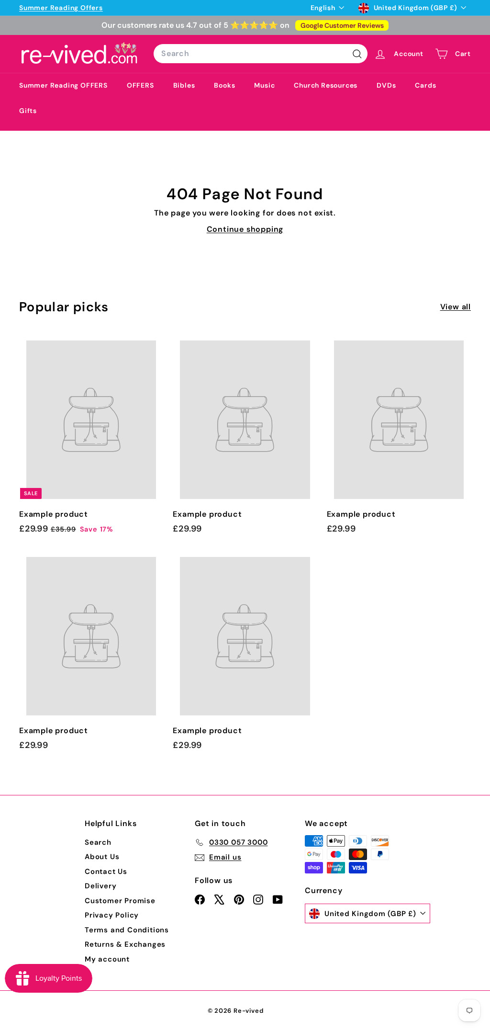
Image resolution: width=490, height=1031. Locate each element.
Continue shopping (245, 229)
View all (455, 307)
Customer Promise (120, 901)
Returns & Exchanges (125, 944)
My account (107, 959)
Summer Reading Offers (61, 7)
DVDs (386, 85)
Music (264, 85)
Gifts (28, 110)
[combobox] (260, 54)
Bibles (184, 85)
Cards (425, 85)
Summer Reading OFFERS (63, 85)
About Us (102, 856)
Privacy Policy (112, 915)
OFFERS (140, 85)
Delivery (100, 886)
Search (98, 842)
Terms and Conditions (127, 930)
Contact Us (106, 871)
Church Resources (325, 85)
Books (224, 85)
